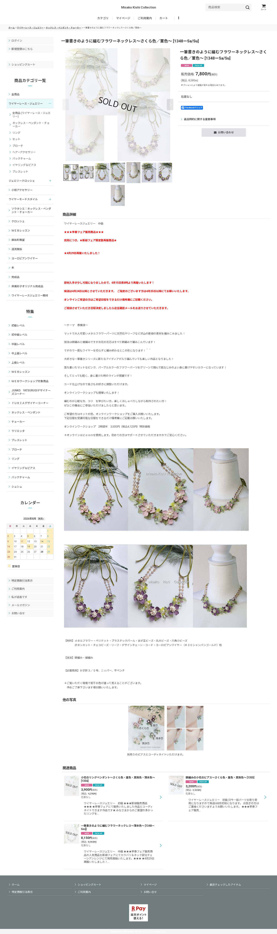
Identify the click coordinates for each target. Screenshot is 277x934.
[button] (179, 18)
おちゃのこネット (132, 931)
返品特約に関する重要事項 (200, 119)
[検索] (248, 7)
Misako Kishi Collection (138, 7)
